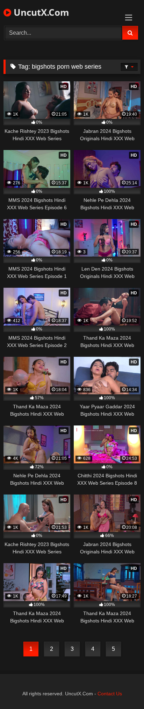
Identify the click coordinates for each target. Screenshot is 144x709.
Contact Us (110, 693)
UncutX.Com (40, 12)
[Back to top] (122, 688)
